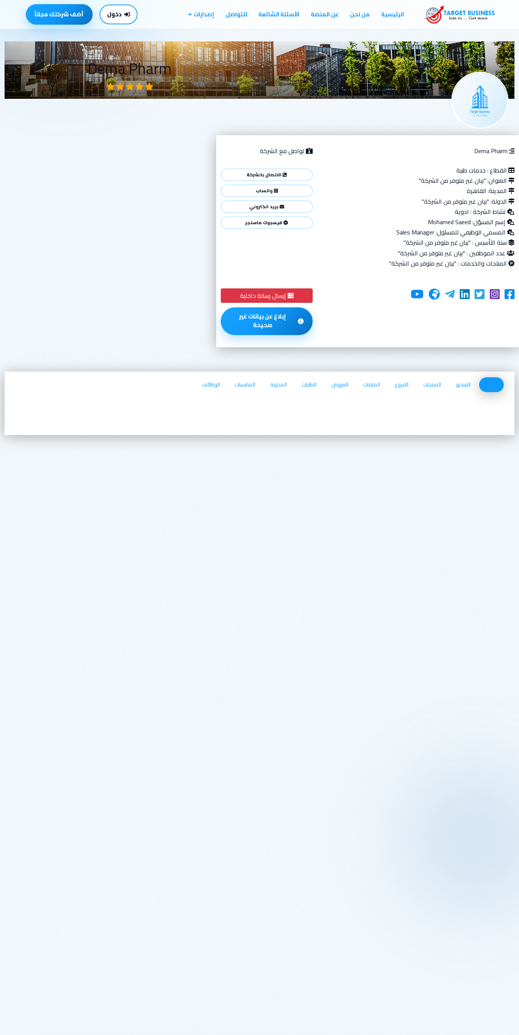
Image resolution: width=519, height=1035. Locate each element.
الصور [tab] (491, 384)
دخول (114, 14)
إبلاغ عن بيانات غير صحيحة (262, 321)
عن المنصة (325, 14)
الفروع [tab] (401, 384)
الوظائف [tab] (211, 384)
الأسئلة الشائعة (278, 14)
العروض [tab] (339, 384)
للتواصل (236, 14)
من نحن (360, 14)
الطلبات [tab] (309, 384)
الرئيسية (392, 14)
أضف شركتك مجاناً (59, 14)
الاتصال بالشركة (265, 174)
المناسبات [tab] (245, 384)
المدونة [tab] (278, 384)
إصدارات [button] (204, 14)
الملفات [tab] (371, 384)
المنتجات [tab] (432, 384)
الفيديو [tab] (463, 384)
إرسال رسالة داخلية (264, 295)
